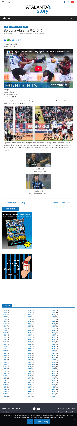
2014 (53, 369)
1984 (29, 389)
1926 (5, 346)
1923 (5, 339)
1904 (5, 315)
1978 (29, 376)
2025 (53, 394)
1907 (5, 317)
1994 (53, 324)
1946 (5, 391)
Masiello (41, 34)
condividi (18, 40)
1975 (29, 369)
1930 (5, 355)
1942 (5, 382)
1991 (53, 317)
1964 (29, 344)
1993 (53, 321)
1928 (5, 351)
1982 (29, 385)
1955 (29, 324)
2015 (53, 371)
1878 (5, 310)
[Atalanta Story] (4, 18)
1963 (29, 342)
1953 (29, 319)
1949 (29, 310)
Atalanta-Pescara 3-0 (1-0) (62, 202)
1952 (29, 317)
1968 (29, 353)
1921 (5, 335)
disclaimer (6, 412)
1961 (29, 337)
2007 (53, 353)
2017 (53, 376)
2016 (53, 373)
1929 (5, 353)
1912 (5, 321)
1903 (5, 312)
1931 (5, 358)
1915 (5, 328)
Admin (21, 34)
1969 (29, 355)
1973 (29, 364)
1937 (5, 371)
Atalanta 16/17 (30, 34)
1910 (5, 319)
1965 (29, 346)
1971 (29, 360)
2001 (53, 339)
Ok (30, 421)
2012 (53, 364)
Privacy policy (42, 421)
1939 (5, 376)
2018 (53, 378)
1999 (53, 335)
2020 (53, 382)
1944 (5, 387)
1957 (29, 328)
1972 (29, 362)
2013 (53, 367)
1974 (29, 367)
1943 (5, 385)
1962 (29, 339)
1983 (29, 387)
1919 (5, 330)
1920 (5, 333)
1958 (29, 330)
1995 (53, 326)
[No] (74, 419)
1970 (29, 358)
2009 (53, 358)
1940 (5, 378)
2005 (53, 349)
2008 (53, 355)
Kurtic (36, 34)
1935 (5, 367)
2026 (53, 396)
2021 (53, 385)
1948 (5, 396)
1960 (29, 335)
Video (25, 27)
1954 (29, 321)
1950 (29, 312)
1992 (53, 319)
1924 (5, 342)
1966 (29, 349)
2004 (53, 346)
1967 (29, 351)
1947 (5, 394)
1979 (29, 378)
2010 (53, 360)
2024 (53, 391)
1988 (53, 310)
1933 (5, 362)
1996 (53, 328)
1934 (5, 364)
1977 (29, 373)
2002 (53, 342)
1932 (5, 360)
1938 (5, 373)
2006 (53, 351)
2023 (53, 389)
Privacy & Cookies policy (66, 408)
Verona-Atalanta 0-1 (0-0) (27, 2)
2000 (53, 337)
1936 (5, 369)
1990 (53, 315)
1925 (5, 344)
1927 (5, 349)
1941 (5, 380)
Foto (6, 27)
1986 (29, 394)
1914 (5, 326)
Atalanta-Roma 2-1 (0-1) (13, 202)
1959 (29, 333)
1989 (53, 312)
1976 (29, 371)
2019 (53, 380)
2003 (53, 344)
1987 (29, 396)
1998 (53, 333)
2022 (53, 387)
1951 (29, 315)
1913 (5, 324)
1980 (29, 380)
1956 (29, 326)
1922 (5, 337)
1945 (5, 389)
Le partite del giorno (15, 27)
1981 (29, 382)
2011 (53, 362)
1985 (29, 391)
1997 (53, 330)
